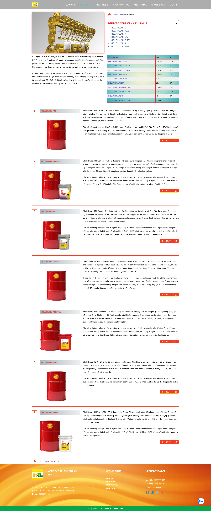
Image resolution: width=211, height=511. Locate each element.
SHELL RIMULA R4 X (118, 34)
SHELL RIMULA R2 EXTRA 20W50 (119, 92)
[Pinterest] (162, 492)
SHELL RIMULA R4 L (118, 28)
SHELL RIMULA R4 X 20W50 (117, 79)
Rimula (136, 432)
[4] (34, 262)
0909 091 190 (44, 494)
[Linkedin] (152, 492)
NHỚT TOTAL (111, 488)
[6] (34, 362)
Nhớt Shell (118, 15)
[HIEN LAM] (35, 4)
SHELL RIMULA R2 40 (119, 43)
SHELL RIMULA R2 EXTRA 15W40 (119, 87)
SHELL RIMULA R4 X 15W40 (117, 74)
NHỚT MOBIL (111, 482)
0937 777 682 (159, 480)
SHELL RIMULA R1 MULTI (120, 46)
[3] (34, 211)
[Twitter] (157, 492)
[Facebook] (147, 492)
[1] (34, 111)
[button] (92, 5)
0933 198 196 (159, 484)
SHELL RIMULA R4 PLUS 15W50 (119, 70)
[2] (34, 161)
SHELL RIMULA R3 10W (119, 37)
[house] (109, 14)
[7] (34, 412)
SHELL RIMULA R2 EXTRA (120, 40)
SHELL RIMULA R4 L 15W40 (117, 61)
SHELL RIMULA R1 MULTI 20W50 (119, 100)
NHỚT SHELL (111, 478)
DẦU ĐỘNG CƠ (113, 57)
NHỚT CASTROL (112, 485)
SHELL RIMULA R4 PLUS (120, 31)
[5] (34, 312)
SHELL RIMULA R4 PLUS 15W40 (119, 66)
